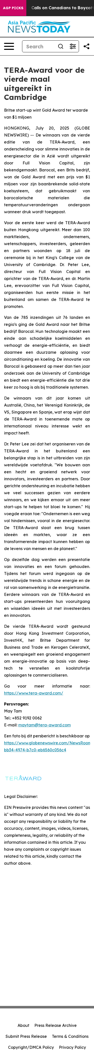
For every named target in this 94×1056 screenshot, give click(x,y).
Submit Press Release (26, 1036)
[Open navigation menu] (9, 46)
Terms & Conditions (70, 1036)
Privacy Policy (72, 1047)
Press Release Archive (55, 1025)
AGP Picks (13, 8)
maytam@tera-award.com (44, 724)
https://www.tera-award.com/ (33, 693)
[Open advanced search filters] (73, 46)
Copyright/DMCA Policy (31, 1047)
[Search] (61, 46)
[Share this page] (86, 46)
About (23, 1025)
